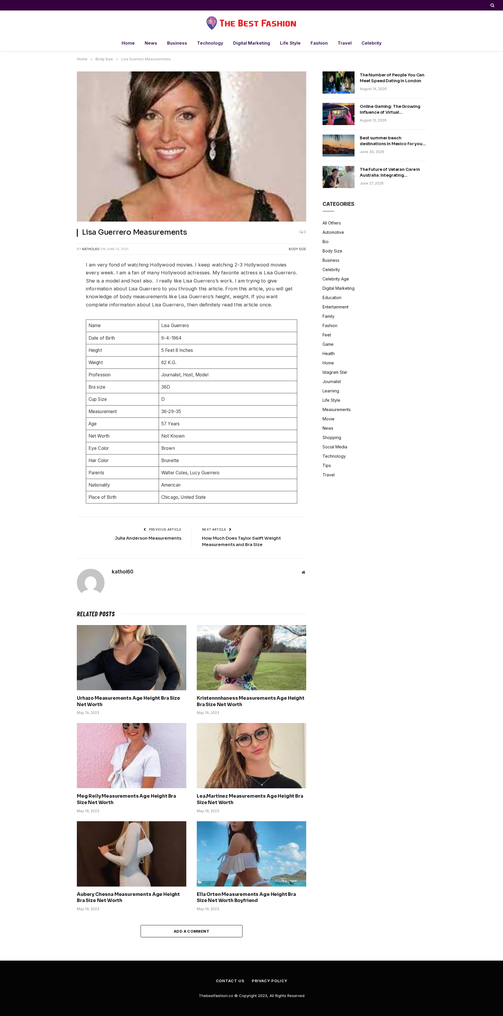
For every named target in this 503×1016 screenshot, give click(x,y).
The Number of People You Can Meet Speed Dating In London (392, 77)
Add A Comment (191, 931)
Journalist (332, 381)
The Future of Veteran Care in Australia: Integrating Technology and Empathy (390, 172)
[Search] (491, 5)
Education (332, 297)
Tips (327, 465)
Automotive (333, 232)
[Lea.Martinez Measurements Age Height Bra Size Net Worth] (251, 755)
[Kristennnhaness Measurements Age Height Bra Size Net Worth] (251, 657)
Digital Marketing (251, 43)
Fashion (319, 43)
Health (329, 353)
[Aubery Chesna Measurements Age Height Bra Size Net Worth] (131, 854)
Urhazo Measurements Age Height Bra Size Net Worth (128, 701)
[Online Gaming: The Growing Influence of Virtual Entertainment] (339, 114)
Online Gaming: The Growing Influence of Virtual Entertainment (390, 109)
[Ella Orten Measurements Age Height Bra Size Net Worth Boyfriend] (251, 854)
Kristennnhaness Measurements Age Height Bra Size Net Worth (250, 701)
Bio (326, 241)
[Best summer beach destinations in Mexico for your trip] (339, 145)
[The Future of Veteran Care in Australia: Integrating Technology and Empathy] (339, 177)
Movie (328, 418)
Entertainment (335, 306)
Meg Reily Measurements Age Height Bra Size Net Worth (126, 799)
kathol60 (91, 249)
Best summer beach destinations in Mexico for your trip (392, 141)
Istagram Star (335, 372)
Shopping (332, 437)
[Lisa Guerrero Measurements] (191, 146)
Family (328, 316)
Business (177, 43)
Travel (345, 43)
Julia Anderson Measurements (148, 538)
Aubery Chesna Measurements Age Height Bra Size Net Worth (128, 897)
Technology (210, 43)
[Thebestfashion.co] (251, 22)
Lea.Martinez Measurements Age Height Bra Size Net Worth (250, 799)
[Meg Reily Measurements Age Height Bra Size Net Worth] (131, 755)
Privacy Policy (269, 980)
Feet (327, 334)
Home (128, 43)
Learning (331, 390)
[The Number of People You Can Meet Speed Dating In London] (339, 82)
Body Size (297, 249)
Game (328, 344)
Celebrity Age (336, 278)
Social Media (335, 446)
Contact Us (230, 980)
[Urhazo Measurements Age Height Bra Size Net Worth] (131, 657)
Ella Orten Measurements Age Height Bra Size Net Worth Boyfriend (246, 897)
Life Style (290, 43)
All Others (332, 222)
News (151, 43)
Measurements (337, 409)
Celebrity (372, 43)
